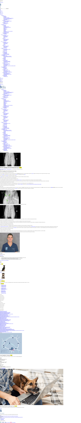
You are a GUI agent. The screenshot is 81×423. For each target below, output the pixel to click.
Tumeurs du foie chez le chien (3, 331)
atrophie (52, 187)
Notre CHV (2, 15)
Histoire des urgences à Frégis (7, 70)
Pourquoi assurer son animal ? (7, 63)
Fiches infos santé (5, 43)
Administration (4, 58)
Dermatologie (5, 33)
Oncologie (5, 30)
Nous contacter (5, 50)
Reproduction (5, 47)
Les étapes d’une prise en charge (7, 49)
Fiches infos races (5, 36)
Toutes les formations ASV (6, 73)
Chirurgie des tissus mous (6, 26)
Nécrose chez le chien (3, 292)
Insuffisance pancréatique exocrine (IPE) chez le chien (5, 319)
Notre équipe (4, 20)
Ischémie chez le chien (3, 291)
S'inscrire (1, 408)
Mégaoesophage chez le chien (3, 324)
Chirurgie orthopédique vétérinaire (7, 27)
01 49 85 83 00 (1, 2)
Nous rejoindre (5, 68)
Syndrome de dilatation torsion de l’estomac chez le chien (5, 328)
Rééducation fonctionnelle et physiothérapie (8, 31)
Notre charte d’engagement (6, 17)
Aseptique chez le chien (3, 285)
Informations (4, 22)
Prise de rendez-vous (3, 418)
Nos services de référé (5, 75)
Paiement (5, 59)
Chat (1, 41)
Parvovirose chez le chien (2, 326)
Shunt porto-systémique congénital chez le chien (5, 327)
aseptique (3, 174)
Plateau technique (5, 19)
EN (0, 85)
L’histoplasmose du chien (2, 321)
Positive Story (5, 66)
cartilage (1, 176)
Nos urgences (4, 69)
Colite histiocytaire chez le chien (3, 311)
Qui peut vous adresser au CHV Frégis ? (8, 56)
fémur (24, 174)
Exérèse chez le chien (3, 289)
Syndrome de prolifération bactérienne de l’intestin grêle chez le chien (7, 329)
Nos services (2, 24)
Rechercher (7, 8)
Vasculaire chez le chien (3, 293)
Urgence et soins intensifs (6, 32)
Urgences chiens (5, 51)
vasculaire (7, 175)
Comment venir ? (5, 60)
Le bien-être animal (6, 62)
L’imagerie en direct (6, 76)
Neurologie (5, 29)
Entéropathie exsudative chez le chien (3, 314)
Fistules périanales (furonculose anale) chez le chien (5, 315)
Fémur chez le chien (3, 290)
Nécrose (32, 173)
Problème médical (5, 40)
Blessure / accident (6, 39)
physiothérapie (15, 227)
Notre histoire (5, 16)
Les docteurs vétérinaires (6, 21)
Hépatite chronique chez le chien (3, 317)
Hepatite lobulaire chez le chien (3, 318)
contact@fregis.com (3, 368)
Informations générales (6, 35)
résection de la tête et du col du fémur (4, 226)
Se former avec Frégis (5, 72)
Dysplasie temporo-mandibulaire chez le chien (4, 313)
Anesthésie (5, 25)
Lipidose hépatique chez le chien (3, 322)
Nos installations (5, 53)
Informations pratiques (6, 23)
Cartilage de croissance (3, 288)
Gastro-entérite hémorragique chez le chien (4, 316)
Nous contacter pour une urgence (6, 54)
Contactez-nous (2, 419)
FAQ (4, 37)
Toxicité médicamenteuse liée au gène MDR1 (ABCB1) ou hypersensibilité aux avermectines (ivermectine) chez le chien (12, 330)
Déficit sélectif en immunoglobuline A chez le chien (5, 312)
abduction (16, 188)
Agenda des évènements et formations (7, 74)
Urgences (3, 38)
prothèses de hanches (33, 226)
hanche (16, 174)
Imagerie (5, 28)
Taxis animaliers (5, 139)
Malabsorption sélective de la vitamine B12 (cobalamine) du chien (6, 323)
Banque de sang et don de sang (7, 64)
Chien (1, 34)
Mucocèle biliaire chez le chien (3, 325)
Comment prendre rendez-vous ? (7, 61)
